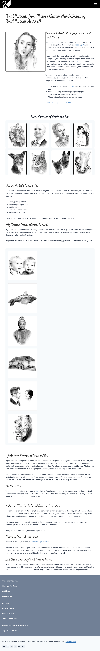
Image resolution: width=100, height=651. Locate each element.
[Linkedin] (15, 646)
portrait (79, 61)
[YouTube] (19, 646)
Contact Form (71, 642)
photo (37, 491)
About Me (49, 103)
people (77, 45)
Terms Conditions (9, 619)
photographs (55, 42)
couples (71, 86)
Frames (68, 103)
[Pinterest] (23, 646)
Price (61, 103)
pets (83, 45)
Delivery (5, 603)
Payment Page (8, 608)
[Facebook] (4, 646)
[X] (7, 646)
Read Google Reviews (40, 542)
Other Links (7, 596)
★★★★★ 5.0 (15, 626)
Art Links (6, 591)
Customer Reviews (10, 581)
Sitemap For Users (9, 586)
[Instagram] (11, 646)
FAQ (56, 103)
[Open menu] (95, 4)
